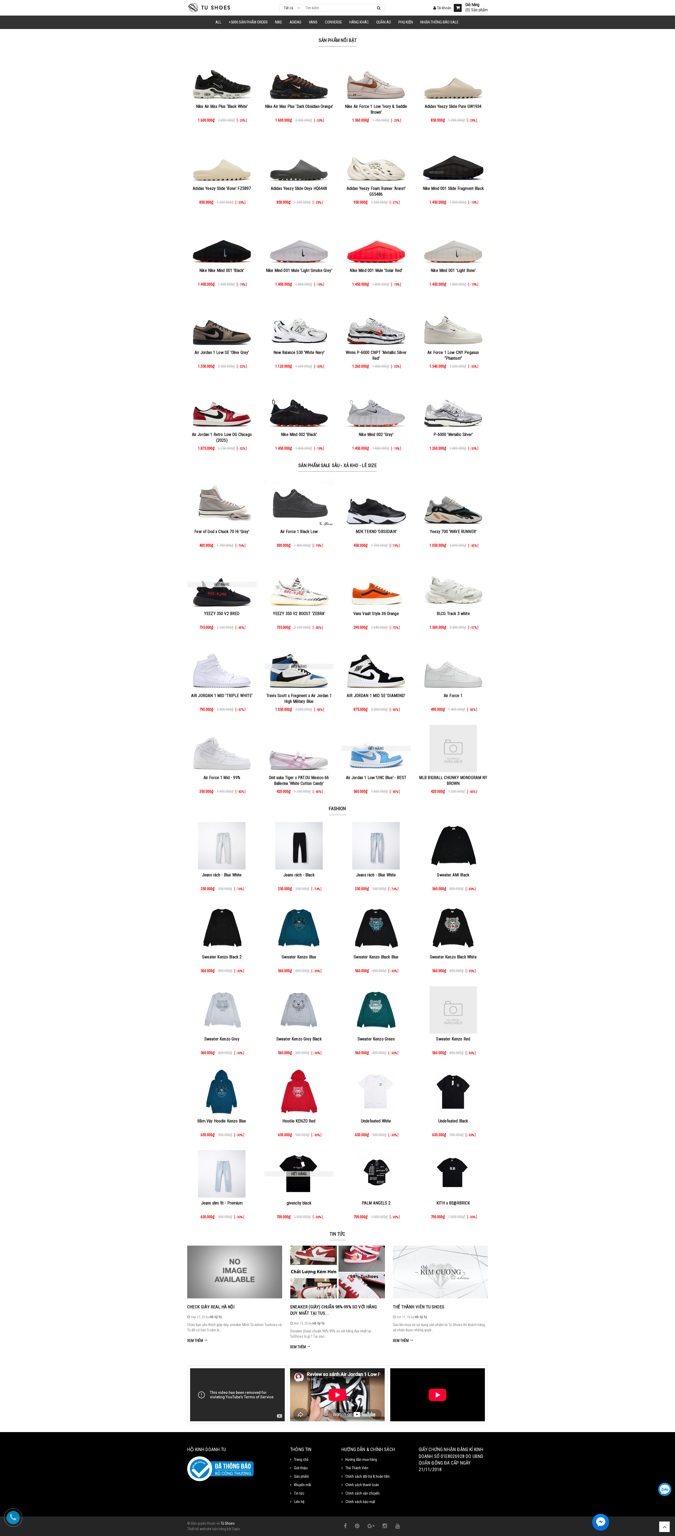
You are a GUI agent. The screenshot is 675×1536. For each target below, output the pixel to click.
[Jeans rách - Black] (299, 846)
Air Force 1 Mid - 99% (222, 777)
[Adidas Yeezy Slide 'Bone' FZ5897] (222, 159)
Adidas (295, 22)
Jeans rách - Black (299, 874)
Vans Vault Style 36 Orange (376, 613)
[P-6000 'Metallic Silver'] (453, 405)
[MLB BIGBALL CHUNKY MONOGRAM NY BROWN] (453, 748)
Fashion (337, 808)
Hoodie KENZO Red (299, 1121)
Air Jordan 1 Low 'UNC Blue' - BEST (376, 777)
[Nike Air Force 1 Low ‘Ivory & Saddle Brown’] (376, 77)
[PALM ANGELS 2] (376, 1174)
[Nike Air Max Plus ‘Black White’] (222, 77)
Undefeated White (376, 1121)
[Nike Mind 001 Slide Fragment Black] (453, 159)
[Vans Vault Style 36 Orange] (376, 584)
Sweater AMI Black (453, 874)
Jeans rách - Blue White (222, 874)
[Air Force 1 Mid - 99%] (222, 748)
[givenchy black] (299, 1174)
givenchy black (299, 1203)
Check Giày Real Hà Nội (211, 1306)
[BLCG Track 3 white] (453, 584)
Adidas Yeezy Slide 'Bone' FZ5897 (222, 188)
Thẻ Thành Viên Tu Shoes (418, 1306)
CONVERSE (333, 22)
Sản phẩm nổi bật (338, 40)
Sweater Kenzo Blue (299, 956)
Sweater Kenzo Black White (453, 956)
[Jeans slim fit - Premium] (222, 1174)
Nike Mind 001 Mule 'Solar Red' (376, 270)
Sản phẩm (301, 1476)
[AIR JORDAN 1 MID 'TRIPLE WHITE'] (222, 666)
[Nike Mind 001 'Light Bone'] (453, 241)
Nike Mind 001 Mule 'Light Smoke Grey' (299, 270)
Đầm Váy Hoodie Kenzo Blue (221, 1121)
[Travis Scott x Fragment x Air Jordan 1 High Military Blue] (299, 666)
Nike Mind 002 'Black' (299, 434)
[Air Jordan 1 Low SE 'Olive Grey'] (222, 323)
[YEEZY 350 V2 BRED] (222, 584)
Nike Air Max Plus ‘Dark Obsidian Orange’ (299, 106)
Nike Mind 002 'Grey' (376, 434)
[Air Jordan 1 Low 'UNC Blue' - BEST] (376, 748)
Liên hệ (299, 1502)
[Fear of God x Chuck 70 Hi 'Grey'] (222, 502)
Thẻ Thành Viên (356, 1468)
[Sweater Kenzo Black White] (453, 928)
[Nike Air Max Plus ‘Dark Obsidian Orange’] (299, 77)
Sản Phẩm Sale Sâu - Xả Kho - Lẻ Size (337, 465)
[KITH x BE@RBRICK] (453, 1174)
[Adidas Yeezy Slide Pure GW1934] (453, 77)
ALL (218, 22)
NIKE (278, 22)
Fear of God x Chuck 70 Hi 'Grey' (221, 531)
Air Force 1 (453, 695)
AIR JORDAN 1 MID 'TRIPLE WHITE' (222, 695)
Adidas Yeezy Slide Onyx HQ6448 (299, 188)
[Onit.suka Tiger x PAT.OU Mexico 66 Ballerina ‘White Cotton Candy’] (299, 748)
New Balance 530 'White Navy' (299, 352)
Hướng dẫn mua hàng (361, 1459)
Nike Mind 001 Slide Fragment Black (453, 188)
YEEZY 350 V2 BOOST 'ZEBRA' (299, 613)
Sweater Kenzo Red (453, 1038)
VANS (313, 22)
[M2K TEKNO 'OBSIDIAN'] (376, 502)
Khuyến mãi (302, 1485)
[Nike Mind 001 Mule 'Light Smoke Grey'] (299, 241)
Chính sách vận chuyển (362, 1493)
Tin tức (337, 1234)
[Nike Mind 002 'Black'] (299, 405)
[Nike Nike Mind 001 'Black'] (222, 241)
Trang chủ (301, 1459)
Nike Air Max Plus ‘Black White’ (222, 106)
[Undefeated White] (376, 1092)
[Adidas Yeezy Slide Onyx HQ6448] (299, 159)
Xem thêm (195, 1340)
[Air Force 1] (453, 666)
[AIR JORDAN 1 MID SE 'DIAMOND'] (376, 666)
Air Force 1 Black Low (299, 531)
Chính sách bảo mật (360, 1502)
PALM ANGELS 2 (376, 1203)
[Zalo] (664, 1489)
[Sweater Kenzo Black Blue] (376, 928)
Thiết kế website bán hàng (206, 1529)
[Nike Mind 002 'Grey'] (376, 405)
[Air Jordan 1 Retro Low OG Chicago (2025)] (222, 405)
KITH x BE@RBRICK (453, 1203)
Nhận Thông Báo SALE (439, 22)
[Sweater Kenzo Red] (453, 1010)
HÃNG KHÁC (359, 22)
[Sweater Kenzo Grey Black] (299, 1010)
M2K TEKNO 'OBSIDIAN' (376, 531)
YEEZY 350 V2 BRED (222, 613)
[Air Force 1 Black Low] (299, 502)
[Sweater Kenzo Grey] (222, 1010)
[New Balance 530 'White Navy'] (299, 323)
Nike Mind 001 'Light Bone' (453, 270)
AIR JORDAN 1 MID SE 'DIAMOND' (376, 695)
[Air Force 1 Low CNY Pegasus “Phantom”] (453, 323)
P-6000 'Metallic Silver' (453, 434)
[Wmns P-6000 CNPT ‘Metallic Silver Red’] (376, 323)
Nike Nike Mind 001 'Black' (221, 270)
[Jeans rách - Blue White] (222, 846)
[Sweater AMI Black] (453, 846)
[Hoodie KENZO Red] (299, 1092)
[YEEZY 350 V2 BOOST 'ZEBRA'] (299, 584)
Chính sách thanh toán (362, 1485)
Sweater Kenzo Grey (221, 1038)
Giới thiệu (301, 1468)
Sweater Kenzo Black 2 (222, 956)
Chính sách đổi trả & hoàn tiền (367, 1476)
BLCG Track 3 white (453, 613)
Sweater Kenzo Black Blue (376, 956)
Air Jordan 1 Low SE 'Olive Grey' (222, 352)
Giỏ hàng (472, 5)
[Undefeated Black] (453, 1092)
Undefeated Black (453, 1121)
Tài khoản (443, 8)
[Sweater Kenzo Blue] (299, 928)
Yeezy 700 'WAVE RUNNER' (453, 531)
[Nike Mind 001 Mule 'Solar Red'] (376, 241)
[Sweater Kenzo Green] (376, 1010)
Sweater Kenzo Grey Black (299, 1038)
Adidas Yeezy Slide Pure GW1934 (453, 106)
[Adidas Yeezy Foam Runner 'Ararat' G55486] (376, 159)
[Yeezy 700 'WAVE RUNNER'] (453, 502)
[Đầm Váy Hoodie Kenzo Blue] (222, 1092)
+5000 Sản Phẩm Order (248, 22)
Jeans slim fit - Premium (222, 1203)
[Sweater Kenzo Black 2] (222, 928)
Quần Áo (383, 22)
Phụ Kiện (405, 22)
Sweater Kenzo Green (376, 1038)
